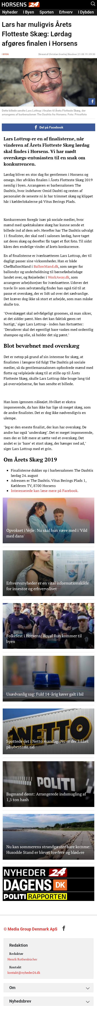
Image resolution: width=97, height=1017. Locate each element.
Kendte (8, 18)
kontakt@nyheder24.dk (23, 972)
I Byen (28, 12)
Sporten (46, 12)
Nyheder (10, 12)
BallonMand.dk (46, 266)
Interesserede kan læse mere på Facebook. (44, 490)
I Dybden (86, 12)
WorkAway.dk (58, 277)
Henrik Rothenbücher (22, 959)
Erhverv (66, 12)
